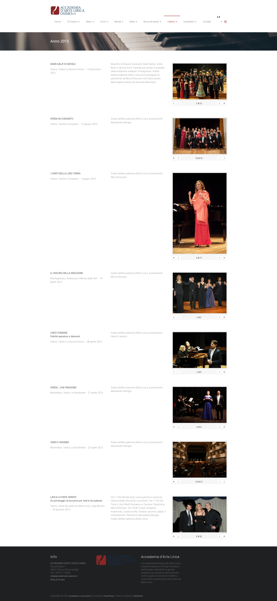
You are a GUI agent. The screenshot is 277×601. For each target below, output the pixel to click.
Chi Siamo (72, 21)
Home (58, 21)
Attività (117, 21)
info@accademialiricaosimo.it (63, 576)
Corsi (103, 21)
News (89, 21)
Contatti (207, 21)
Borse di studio (151, 21)
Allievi (132, 21)
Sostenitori (188, 21)
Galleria (171, 21)
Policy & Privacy (57, 579)
